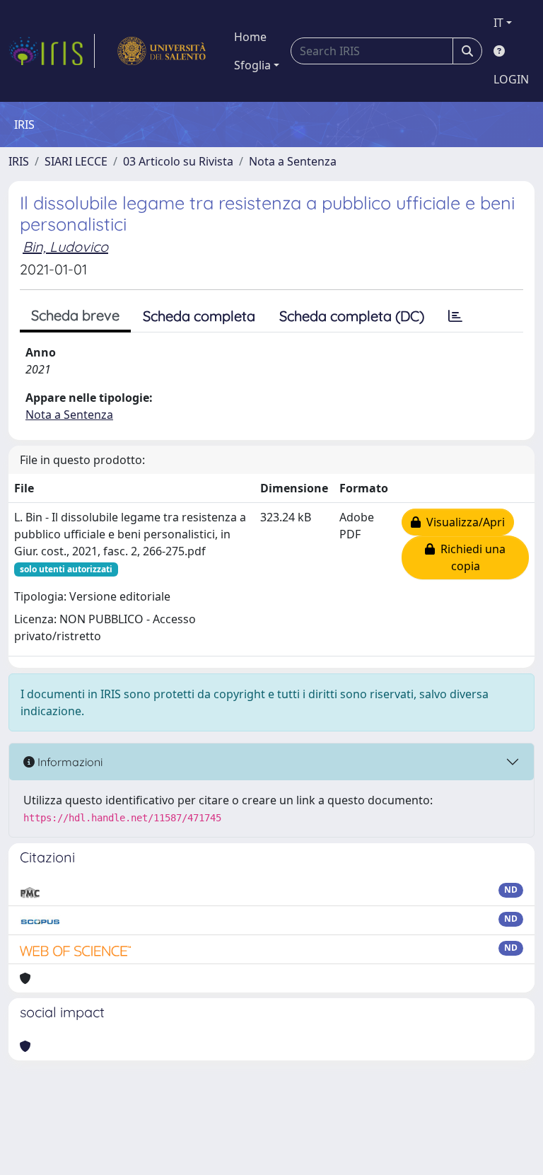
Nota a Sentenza (293, 161)
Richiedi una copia (470, 557)
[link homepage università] (161, 51)
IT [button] (498, 22)
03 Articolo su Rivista (178, 161)
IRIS (18, 161)
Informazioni (69, 762)
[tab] (455, 316)
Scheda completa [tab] (199, 316)
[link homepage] (51, 51)
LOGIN (511, 79)
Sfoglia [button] (252, 65)
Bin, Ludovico (65, 246)
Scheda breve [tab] (75, 315)
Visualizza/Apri (463, 522)
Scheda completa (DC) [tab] (351, 316)
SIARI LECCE (76, 161)
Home (250, 37)
